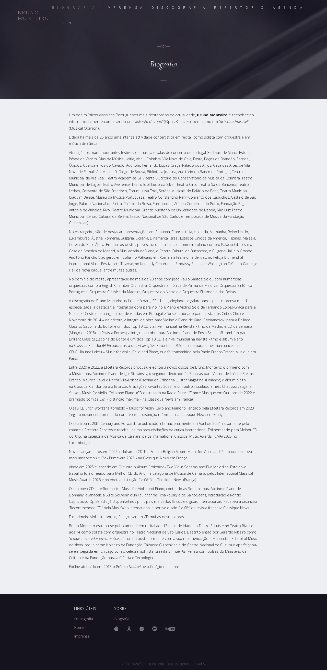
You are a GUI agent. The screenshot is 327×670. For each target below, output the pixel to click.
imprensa (124, 7)
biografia (75, 7)
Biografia (121, 619)
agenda (289, 7)
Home (79, 628)
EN (68, 23)
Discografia (83, 619)
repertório (240, 7)
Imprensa (82, 636)
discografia (179, 7)
